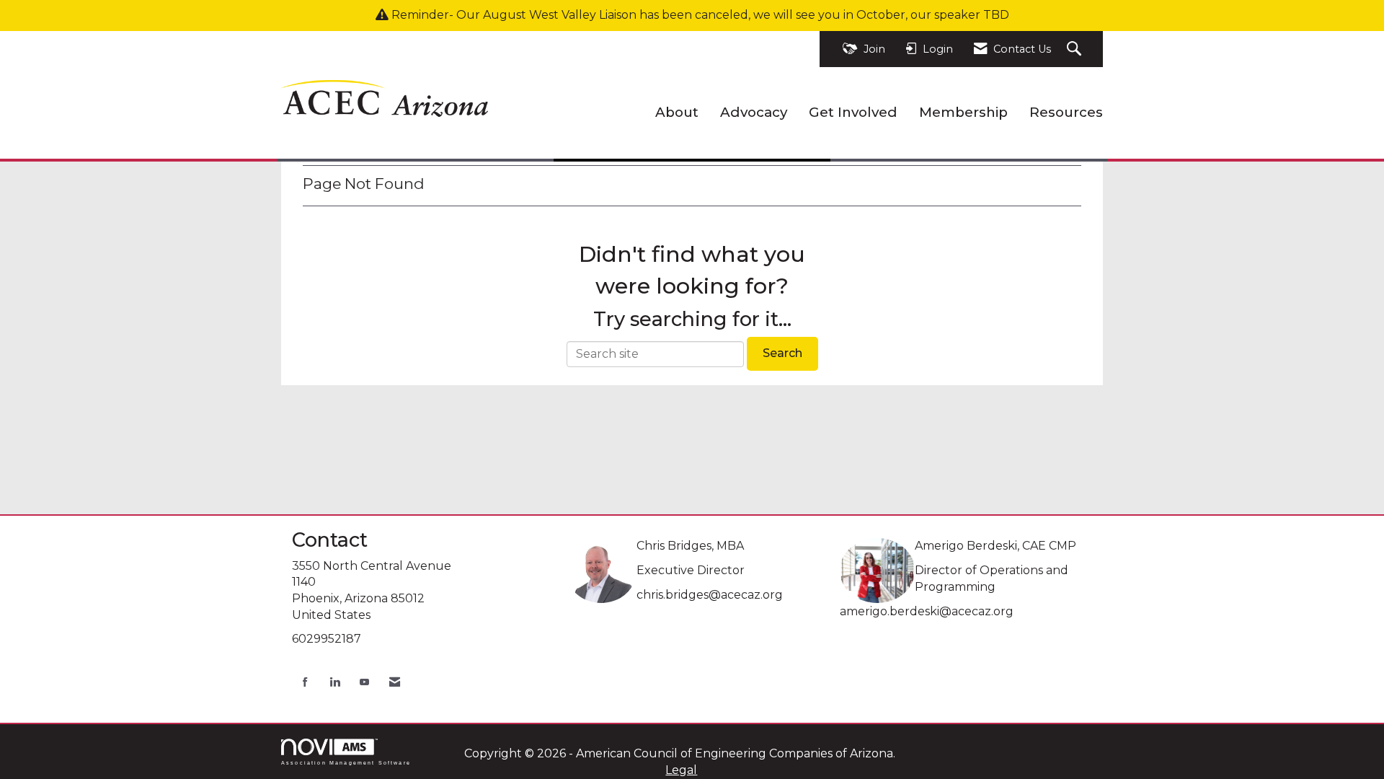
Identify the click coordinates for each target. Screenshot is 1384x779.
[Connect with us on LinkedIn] (334, 682)
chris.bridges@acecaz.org (709, 595)
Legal (681, 770)
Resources (1066, 112)
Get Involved (853, 112)
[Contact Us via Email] (395, 682)
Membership (963, 112)
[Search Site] (1076, 49)
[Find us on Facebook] (305, 682)
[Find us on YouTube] (364, 682)
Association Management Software (346, 762)
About (676, 112)
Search (782, 353)
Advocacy (753, 112)
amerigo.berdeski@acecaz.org (926, 611)
